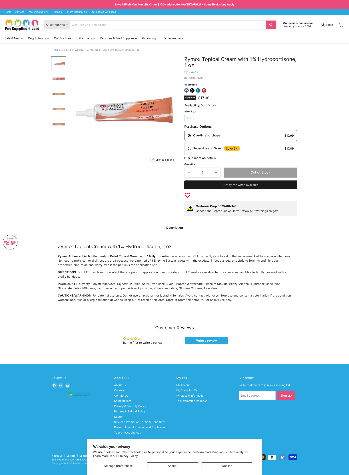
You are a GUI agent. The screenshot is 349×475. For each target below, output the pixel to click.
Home (8, 12)
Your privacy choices (127, 432)
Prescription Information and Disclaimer (139, 427)
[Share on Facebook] (186, 90)
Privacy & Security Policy (130, 406)
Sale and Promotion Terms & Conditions (140, 422)
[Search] (271, 25)
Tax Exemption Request (191, 401)
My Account (183, 385)
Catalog (57, 12)
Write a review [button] (206, 340)
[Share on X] (192, 90)
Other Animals (174, 38)
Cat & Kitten (63, 38)
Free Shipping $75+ (38, 12)
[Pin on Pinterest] (204, 90)
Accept (173, 466)
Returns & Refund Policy (129, 411)
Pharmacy (86, 38)
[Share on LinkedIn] (198, 90)
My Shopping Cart (188, 390)
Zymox (193, 72)
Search (118, 416)
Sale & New (13, 38)
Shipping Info (122, 401)
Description (174, 227)
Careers (119, 390)
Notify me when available (240, 185)
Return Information (76, 12)
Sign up (286, 395)
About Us (120, 385)
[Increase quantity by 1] (216, 173)
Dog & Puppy (37, 38)
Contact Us (121, 395)
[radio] (240, 135)
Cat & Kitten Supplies (72, 50)
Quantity (189, 164)
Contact (19, 12)
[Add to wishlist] (187, 195)
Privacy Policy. (128, 456)
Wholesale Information (190, 395)
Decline (227, 466)
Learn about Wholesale (104, 12)
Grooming (149, 38)
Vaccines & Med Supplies (117, 38)
